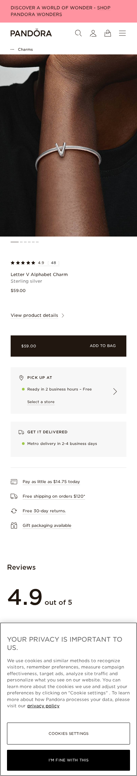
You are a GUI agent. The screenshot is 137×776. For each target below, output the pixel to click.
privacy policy (43, 705)
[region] (68, 699)
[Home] (31, 33)
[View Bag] (107, 33)
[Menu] (122, 33)
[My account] (93, 33)
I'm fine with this (68, 760)
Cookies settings (68, 733)
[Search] (78, 33)
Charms (25, 49)
